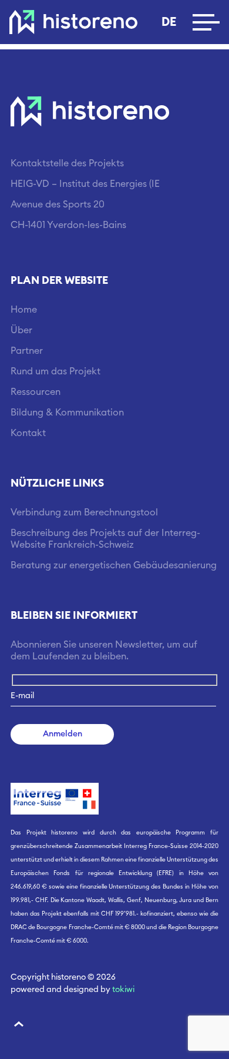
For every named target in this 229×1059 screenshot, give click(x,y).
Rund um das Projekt (55, 371)
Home (24, 309)
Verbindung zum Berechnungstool (84, 512)
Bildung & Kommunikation (67, 412)
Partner (27, 351)
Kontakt (28, 433)
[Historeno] (73, 22)
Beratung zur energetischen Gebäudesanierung (114, 565)
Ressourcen (35, 392)
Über (21, 330)
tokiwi (123, 990)
